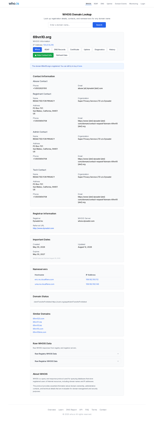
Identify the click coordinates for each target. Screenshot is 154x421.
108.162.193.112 (92, 279)
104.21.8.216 (48, 45)
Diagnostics (100, 49)
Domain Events (121, 4)
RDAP (96, 4)
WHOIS (88, 4)
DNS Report (71, 410)
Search (99, 25)
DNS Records (59, 49)
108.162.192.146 (92, 284)
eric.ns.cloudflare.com (44, 279)
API (81, 410)
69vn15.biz (37, 325)
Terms (94, 410)
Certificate (74, 49)
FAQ (87, 410)
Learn (61, 410)
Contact (103, 410)
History (112, 49)
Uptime (109, 4)
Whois (37, 49)
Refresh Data (61, 55)
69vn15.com (38, 329)
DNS (102, 4)
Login (143, 4)
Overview (52, 410)
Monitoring (133, 4)
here (80, 66)
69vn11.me (37, 322)
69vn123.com (38, 318)
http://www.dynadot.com (43, 228)
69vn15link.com (39, 332)
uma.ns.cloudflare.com (44, 284)
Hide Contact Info (44, 55)
